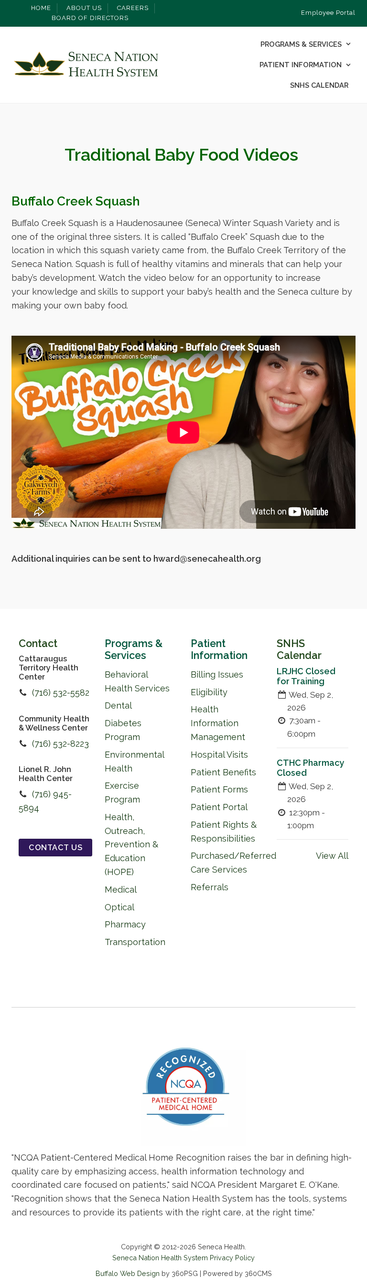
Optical (119, 907)
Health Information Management (218, 723)
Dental (118, 705)
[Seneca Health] (85, 65)
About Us (84, 7)
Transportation (135, 942)
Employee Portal (328, 12)
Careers (133, 7)
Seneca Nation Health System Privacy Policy (183, 1258)
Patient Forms (219, 789)
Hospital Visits (219, 755)
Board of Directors (90, 17)
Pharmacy (125, 924)
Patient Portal (219, 807)
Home (41, 7)
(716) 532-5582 (60, 693)
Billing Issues (217, 674)
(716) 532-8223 (60, 744)
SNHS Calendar (319, 85)
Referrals (209, 887)
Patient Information (300, 65)
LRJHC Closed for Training (306, 676)
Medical (121, 890)
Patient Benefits (223, 772)
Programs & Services (301, 44)
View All (332, 856)
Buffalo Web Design (128, 1273)
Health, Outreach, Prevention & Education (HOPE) (131, 844)
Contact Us (55, 847)
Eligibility (209, 692)
